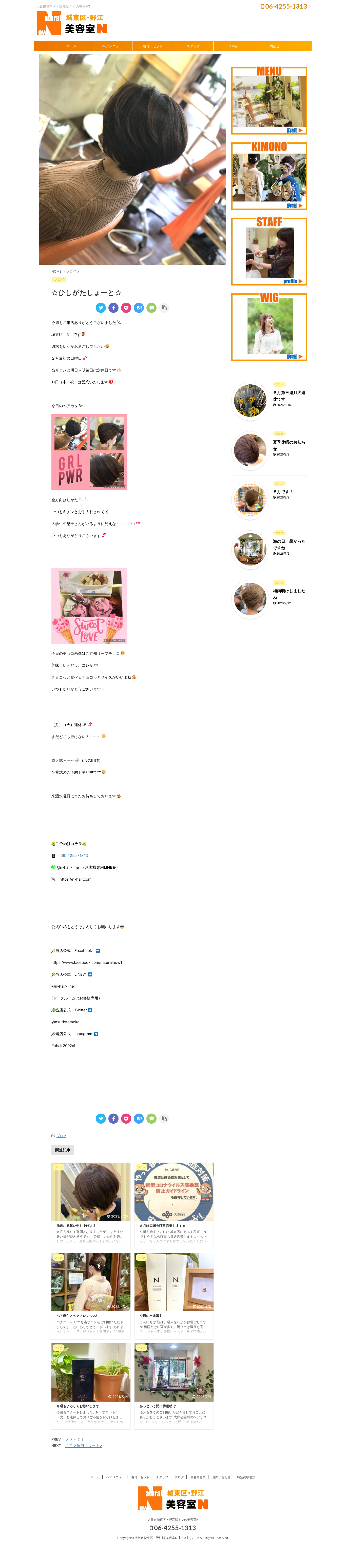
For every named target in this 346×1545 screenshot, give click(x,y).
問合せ (274, 46)
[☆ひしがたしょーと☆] (139, 308)
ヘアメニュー (112, 46)
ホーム (71, 46)
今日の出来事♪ (151, 1316)
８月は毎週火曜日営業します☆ (163, 1226)
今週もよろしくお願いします (77, 1406)
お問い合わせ (221, 1477)
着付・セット (153, 46)
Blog (233, 46)
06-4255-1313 (285, 6)
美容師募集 (198, 1477)
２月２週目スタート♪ (83, 1445)
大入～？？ (74, 1439)
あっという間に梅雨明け (158, 1406)
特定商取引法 (246, 1477)
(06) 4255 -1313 (73, 855)
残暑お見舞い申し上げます (76, 1226)
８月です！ (283, 491)
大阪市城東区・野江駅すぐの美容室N (173, 1519)
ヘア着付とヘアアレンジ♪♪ (76, 1316)
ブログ (61, 1136)
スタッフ (193, 46)
